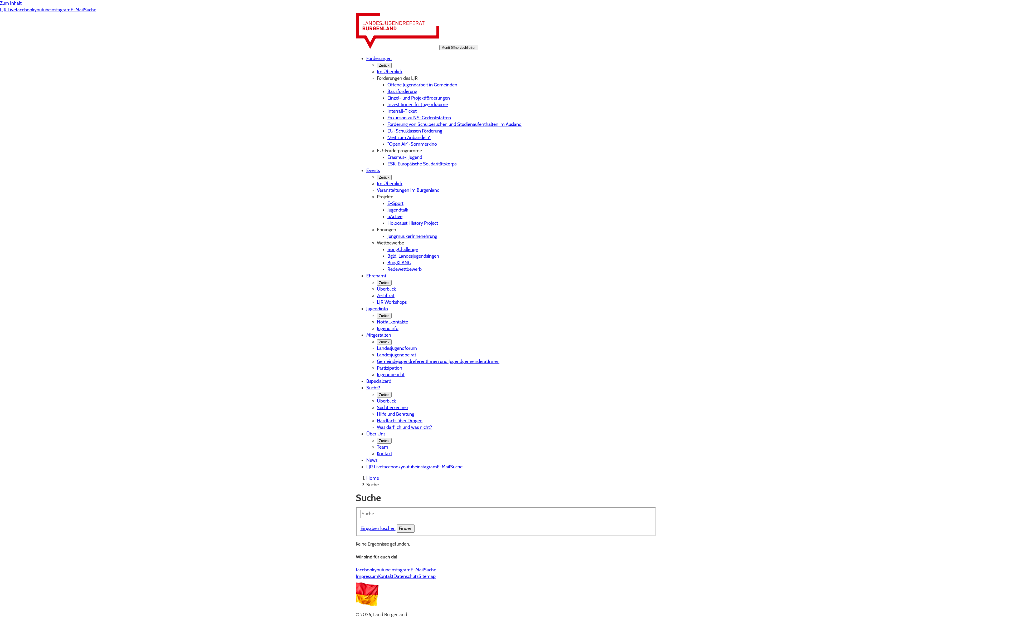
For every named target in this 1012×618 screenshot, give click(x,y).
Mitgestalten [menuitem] (378, 335)
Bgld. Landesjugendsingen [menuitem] (413, 256)
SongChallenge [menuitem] (402, 249)
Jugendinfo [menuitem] (377, 309)
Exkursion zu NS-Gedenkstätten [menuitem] (419, 118)
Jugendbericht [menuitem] (391, 374)
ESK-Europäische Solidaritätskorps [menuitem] (421, 164)
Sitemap (427, 576)
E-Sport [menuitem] (395, 203)
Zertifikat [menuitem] (386, 295)
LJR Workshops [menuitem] (392, 302)
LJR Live (8, 10)
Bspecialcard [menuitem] (378, 381)
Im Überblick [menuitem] (389, 72)
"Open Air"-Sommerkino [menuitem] (412, 144)
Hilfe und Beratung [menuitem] (395, 414)
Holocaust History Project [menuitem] (412, 223)
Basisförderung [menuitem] (402, 91)
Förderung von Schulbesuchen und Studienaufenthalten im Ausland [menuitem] (454, 124)
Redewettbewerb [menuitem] (404, 269)
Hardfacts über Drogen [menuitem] (399, 421)
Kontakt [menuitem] (384, 454)
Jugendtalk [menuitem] (397, 210)
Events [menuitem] (373, 170)
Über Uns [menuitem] (375, 434)
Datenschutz (406, 576)
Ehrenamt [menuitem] (376, 276)
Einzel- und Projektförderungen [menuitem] (418, 98)
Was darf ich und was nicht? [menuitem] (404, 427)
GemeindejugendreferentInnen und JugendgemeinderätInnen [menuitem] (438, 361)
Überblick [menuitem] (386, 289)
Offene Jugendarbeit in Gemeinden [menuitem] (422, 85)
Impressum (367, 576)
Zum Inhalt (11, 3)
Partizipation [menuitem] (389, 368)
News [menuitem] (371, 460)
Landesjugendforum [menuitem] (397, 348)
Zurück (384, 65)
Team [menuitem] (382, 447)
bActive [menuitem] (394, 216)
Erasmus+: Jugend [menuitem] (404, 157)
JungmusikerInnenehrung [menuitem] (412, 236)
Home (372, 478)
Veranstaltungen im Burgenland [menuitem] (408, 190)
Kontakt (385, 576)
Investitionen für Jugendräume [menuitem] (417, 104)
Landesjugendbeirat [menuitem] (396, 355)
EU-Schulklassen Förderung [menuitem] (414, 131)
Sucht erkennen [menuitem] (392, 407)
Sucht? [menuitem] (373, 388)
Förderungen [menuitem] (379, 58)
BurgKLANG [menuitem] (399, 263)
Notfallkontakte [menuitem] (392, 322)
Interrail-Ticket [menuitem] (402, 111)
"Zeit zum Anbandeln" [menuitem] (409, 137)
